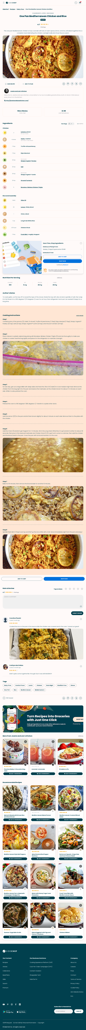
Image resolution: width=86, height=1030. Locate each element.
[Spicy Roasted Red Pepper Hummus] (43, 843)
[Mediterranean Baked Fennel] (43, 803)
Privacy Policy (75, 983)
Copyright (41, 1023)
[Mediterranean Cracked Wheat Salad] (70, 803)
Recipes (5, 962)
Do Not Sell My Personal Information (24, 1023)
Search (5, 983)
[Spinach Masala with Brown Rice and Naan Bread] (15, 803)
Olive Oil (23, 200)
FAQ (72, 996)
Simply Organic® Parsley (28, 161)
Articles (5, 967)
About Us (73, 962)
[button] (4, 3)
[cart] (80, 2)
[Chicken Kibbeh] (70, 921)
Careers (73, 967)
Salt (22, 167)
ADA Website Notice (77, 992)
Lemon (23, 207)
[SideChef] (10, 952)
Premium (5, 988)
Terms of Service (76, 979)
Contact (73, 975)
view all (80, 736)
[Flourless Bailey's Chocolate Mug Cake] (15, 757)
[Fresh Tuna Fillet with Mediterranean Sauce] (70, 882)
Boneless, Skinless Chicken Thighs (32, 187)
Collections (6, 971)
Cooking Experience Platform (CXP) (41, 962)
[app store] (21, 1011)
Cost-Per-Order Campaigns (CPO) (41, 967)
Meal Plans (6, 975)
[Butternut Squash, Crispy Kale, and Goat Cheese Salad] (70, 843)
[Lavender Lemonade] (43, 757)
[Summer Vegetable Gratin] (15, 921)
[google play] (8, 1011)
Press (72, 971)
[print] (64, 83)
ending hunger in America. (61, 271)
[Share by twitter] (77, 83)
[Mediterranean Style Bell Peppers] (15, 843)
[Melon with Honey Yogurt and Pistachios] (43, 882)
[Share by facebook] (73, 83)
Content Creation (35, 971)
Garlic (23, 139)
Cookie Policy (75, 988)
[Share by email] (81, 83)
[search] (76, 2)
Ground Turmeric (26, 180)
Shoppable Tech (35, 975)
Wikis (4, 979)
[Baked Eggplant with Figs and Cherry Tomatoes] (43, 921)
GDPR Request (7, 1023)
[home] (11, 3)
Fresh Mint (24, 234)
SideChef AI (33, 979)
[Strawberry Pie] (70, 757)
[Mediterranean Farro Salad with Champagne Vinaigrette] (15, 882)
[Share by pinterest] (69, 83)
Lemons (23, 132)
